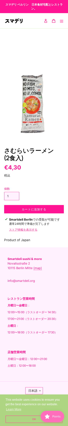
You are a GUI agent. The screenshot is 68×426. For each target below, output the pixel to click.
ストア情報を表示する (23, 229)
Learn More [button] (13, 409)
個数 (7, 189)
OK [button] (34, 419)
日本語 (32, 391)
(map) (37, 268)
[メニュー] (62, 20)
